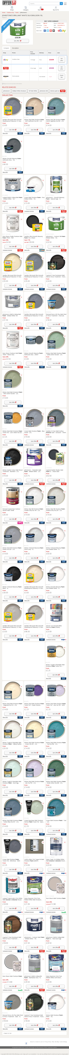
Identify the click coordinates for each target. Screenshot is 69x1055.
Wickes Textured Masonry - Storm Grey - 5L (34, 548)
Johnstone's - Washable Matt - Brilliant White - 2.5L (32, 470)
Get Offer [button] (12, 130)
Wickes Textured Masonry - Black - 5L (12, 587)
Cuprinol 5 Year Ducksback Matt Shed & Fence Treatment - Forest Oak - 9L (56, 276)
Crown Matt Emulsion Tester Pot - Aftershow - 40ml (11, 860)
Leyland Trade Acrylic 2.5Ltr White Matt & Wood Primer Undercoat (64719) (12, 899)
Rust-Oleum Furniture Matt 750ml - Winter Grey (12, 353)
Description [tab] (15, 48)
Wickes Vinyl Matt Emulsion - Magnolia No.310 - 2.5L (12, 704)
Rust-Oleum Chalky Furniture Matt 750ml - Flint (12, 237)
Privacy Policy (48, 1041)
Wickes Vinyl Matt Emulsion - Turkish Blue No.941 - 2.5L (12, 821)
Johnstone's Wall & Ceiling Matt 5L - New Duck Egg (55, 937)
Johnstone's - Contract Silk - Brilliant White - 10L (56, 237)
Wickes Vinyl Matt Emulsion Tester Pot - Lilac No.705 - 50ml (56, 704)
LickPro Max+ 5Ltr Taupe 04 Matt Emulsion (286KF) (34, 860)
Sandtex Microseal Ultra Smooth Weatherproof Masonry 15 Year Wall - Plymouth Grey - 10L (33, 626)
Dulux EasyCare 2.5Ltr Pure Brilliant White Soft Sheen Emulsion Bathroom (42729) (56, 976)
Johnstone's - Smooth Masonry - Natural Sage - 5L (55, 198)
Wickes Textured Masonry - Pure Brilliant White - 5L (56, 548)
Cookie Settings (63, 1041)
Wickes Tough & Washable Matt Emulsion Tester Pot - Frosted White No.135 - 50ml (55, 665)
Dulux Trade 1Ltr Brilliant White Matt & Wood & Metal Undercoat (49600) (56, 860)
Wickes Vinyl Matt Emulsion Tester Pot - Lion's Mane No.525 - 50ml (12, 431)
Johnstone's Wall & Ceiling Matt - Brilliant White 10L (12, 314)
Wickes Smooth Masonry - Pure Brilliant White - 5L (55, 587)
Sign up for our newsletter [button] (29, 1054)
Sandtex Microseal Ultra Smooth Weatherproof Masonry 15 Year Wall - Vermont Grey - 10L (33, 314)
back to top (8, 1033)
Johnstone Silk (44, 91)
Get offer (17, 41)
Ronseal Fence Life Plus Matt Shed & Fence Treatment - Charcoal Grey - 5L (56, 314)
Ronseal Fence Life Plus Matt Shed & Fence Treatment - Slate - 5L (13, 1015)
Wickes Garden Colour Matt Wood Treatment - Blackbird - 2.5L (12, 470)
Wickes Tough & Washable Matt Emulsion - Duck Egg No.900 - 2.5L (12, 782)
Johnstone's (6, 91)
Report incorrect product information (12, 83)
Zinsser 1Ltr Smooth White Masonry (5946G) (54, 626)
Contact (37, 1041)
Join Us (42, 1041)
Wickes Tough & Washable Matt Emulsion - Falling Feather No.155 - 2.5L (12, 743)
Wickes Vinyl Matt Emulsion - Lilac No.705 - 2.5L (34, 782)
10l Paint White (32, 91)
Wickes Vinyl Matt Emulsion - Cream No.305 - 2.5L (34, 743)
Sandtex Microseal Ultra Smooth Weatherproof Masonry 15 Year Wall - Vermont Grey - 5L (33, 276)
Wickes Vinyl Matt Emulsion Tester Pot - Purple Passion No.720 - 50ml (34, 704)
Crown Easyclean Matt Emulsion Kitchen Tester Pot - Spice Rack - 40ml (33, 821)
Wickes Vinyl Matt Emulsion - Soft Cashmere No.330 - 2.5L (34, 120)
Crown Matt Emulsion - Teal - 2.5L (56, 821)
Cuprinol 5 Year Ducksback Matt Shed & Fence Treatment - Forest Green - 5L (34, 1015)
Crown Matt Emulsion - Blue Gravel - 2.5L (34, 431)
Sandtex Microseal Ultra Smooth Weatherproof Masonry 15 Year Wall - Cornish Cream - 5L (12, 276)
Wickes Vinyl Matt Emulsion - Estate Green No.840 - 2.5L (56, 782)
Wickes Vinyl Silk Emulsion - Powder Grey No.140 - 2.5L (34, 509)
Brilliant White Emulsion (19, 91)
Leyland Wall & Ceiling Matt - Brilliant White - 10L (12, 198)
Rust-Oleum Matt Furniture (55, 898)
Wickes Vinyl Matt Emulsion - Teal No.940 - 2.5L (56, 743)
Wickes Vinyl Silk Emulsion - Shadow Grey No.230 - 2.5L (56, 509)
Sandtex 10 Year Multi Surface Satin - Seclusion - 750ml (56, 431)
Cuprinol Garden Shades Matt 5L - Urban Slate (54, 470)
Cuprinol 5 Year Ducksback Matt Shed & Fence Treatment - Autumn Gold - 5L (12, 937)
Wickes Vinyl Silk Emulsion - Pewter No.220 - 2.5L (12, 548)
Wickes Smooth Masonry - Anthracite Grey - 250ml (33, 353)
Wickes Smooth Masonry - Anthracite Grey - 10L (12, 159)
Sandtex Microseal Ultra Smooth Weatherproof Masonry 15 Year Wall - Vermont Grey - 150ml (12, 120)
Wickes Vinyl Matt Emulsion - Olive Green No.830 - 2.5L (12, 392)
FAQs (53, 1041)
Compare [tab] (6, 48)
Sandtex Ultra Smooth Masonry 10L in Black (33, 237)
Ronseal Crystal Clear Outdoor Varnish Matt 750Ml (11, 509)
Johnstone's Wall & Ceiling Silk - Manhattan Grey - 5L (33, 976)
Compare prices (29, 211)
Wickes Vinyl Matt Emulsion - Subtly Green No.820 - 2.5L (56, 353)
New (40, 10)
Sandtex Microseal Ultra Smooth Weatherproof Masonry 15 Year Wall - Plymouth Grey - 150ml (12, 626)
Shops (12, 10)
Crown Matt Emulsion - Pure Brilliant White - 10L (34, 198)
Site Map (57, 1041)
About (32, 1041)
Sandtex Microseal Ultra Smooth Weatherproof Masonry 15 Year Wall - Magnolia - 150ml (33, 587)
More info (5, 133)
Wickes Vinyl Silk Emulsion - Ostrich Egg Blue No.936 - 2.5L (56, 120)
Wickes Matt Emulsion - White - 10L (55, 1015)
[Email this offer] (53, 30)
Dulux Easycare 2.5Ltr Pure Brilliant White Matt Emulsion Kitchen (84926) (32, 899)
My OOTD (56, 10)
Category (25, 10)
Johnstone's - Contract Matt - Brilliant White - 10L (34, 937)
